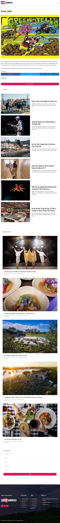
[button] (30, 458)
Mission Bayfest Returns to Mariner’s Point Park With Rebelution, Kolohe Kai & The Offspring (23, 397)
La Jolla (7, 358)
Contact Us (24, 507)
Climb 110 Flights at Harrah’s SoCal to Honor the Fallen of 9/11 (43, 167)
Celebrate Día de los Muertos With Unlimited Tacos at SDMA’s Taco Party (19, 313)
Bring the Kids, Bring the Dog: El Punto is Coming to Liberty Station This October (44, 209)
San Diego (7, 400)
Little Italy (7, 442)
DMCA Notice (34, 505)
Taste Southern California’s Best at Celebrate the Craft (15, 355)
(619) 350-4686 (45, 504)
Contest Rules (34, 498)
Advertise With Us (25, 498)
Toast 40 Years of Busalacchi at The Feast (13, 439)
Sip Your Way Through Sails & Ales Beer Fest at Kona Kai (43, 145)
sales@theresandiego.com (47, 502)
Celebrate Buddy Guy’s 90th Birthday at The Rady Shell (43, 123)
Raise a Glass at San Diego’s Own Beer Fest (44, 101)
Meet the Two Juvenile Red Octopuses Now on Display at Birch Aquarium (44, 188)
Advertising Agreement (33, 508)
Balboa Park (8, 316)
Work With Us (24, 505)
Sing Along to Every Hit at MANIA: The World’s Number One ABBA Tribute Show (20, 271)
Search (30, 474)
